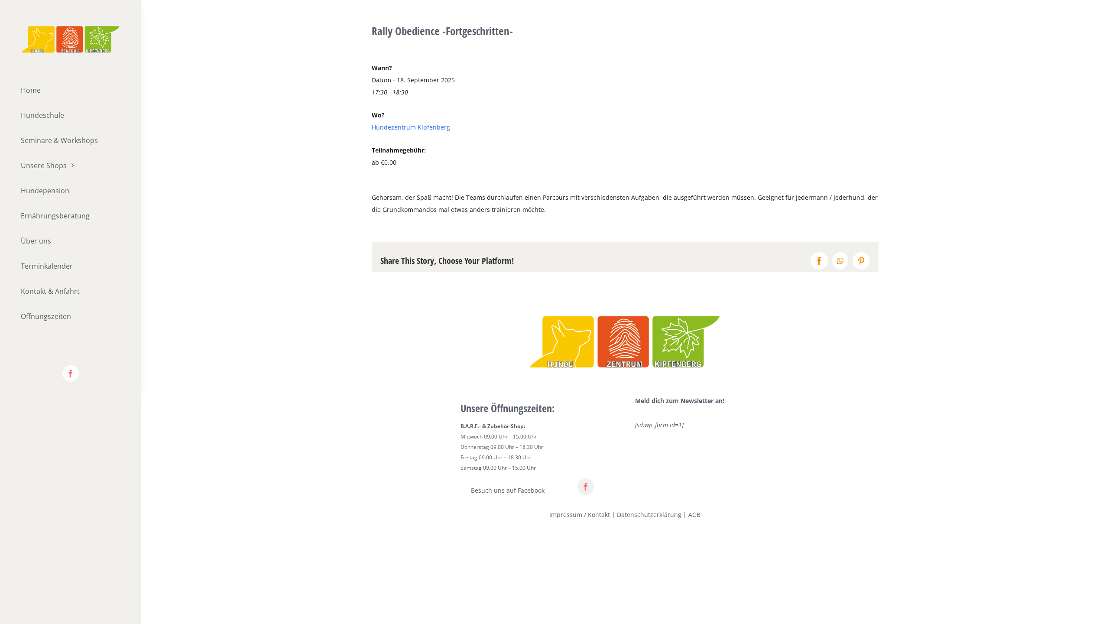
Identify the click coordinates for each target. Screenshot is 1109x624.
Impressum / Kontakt (579, 514)
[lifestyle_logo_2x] (70, 29)
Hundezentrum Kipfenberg (411, 127)
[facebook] (70, 373)
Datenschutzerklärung (649, 514)
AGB (694, 514)
